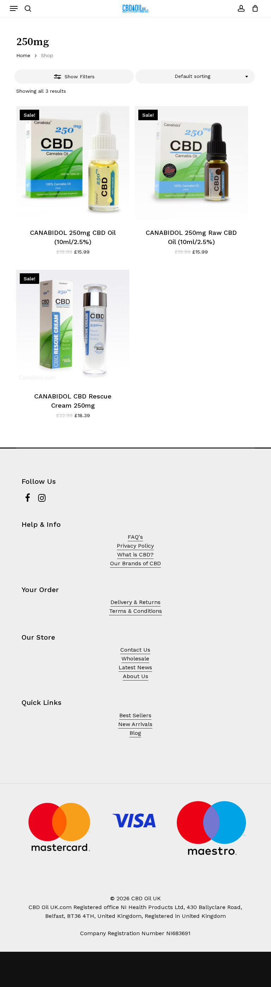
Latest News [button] (135, 667)
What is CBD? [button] (135, 554)
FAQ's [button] (135, 537)
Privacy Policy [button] (135, 545)
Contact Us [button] (135, 649)
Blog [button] (135, 733)
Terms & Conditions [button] (135, 611)
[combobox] (195, 76)
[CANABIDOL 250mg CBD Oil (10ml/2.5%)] (73, 162)
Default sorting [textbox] (192, 76)
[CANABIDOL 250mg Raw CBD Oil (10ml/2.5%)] (191, 162)
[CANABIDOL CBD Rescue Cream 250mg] (73, 326)
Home (23, 55)
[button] (14, 8)
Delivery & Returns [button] (135, 602)
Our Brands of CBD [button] (135, 563)
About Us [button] (135, 676)
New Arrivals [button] (135, 724)
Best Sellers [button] (135, 715)
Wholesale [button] (135, 658)
